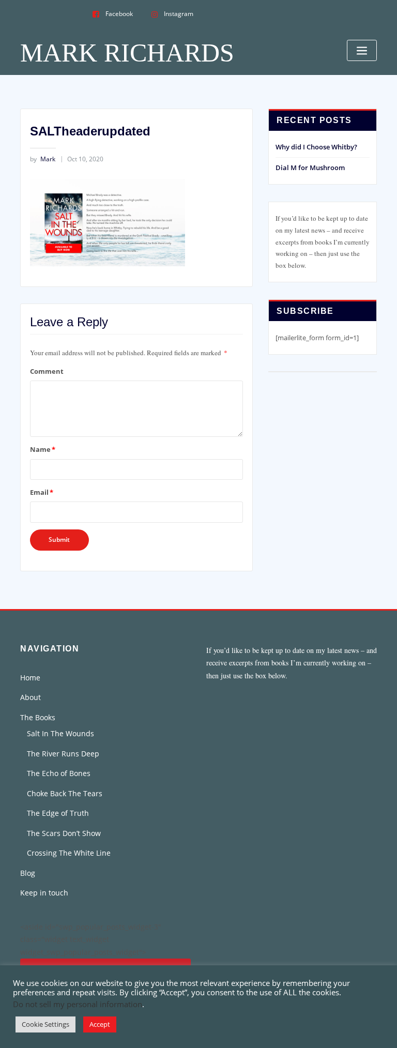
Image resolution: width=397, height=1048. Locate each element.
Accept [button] (99, 1024)
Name (42, 449)
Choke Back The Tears (64, 793)
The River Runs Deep (63, 753)
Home (30, 677)
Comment (47, 371)
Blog (27, 873)
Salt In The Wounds (60, 733)
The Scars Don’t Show (64, 833)
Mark (42, 159)
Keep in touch (44, 893)
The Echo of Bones (58, 773)
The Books (37, 717)
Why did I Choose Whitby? (316, 146)
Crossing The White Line (69, 853)
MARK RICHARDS (127, 52)
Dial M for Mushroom (310, 167)
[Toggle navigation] (362, 50)
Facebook (119, 13)
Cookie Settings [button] (45, 1024)
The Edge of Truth (58, 813)
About (30, 697)
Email (41, 492)
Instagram (178, 13)
